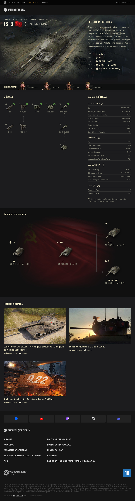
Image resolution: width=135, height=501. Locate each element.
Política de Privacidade (59, 439)
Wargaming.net (18, 496)
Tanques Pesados (37, 19)
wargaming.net (15, 473)
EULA (6, 461)
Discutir (24, 353)
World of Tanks (14, 10)
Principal (7, 19)
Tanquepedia (17, 19)
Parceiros (9, 445)
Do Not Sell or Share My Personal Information (71, 461)
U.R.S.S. (26, 19)
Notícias (7, 353)
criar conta (127, 2)
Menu (129, 10)
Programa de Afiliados (15, 450)
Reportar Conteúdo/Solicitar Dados (22, 456)
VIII (47, 19)
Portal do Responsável (59, 445)
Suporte (8, 439)
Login (118, 2)
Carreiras (52, 456)
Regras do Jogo (55, 450)
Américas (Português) (19, 430)
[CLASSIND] (127, 473)
